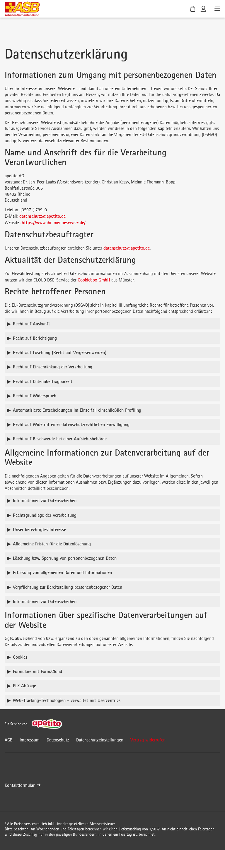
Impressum (30, 740)
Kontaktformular (20, 785)
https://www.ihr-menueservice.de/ (54, 222)
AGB (9, 740)
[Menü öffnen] (216, 9)
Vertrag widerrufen (148, 740)
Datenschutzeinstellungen (99, 740)
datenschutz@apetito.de (42, 216)
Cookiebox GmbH (94, 280)
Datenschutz (58, 740)
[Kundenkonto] (203, 9)
